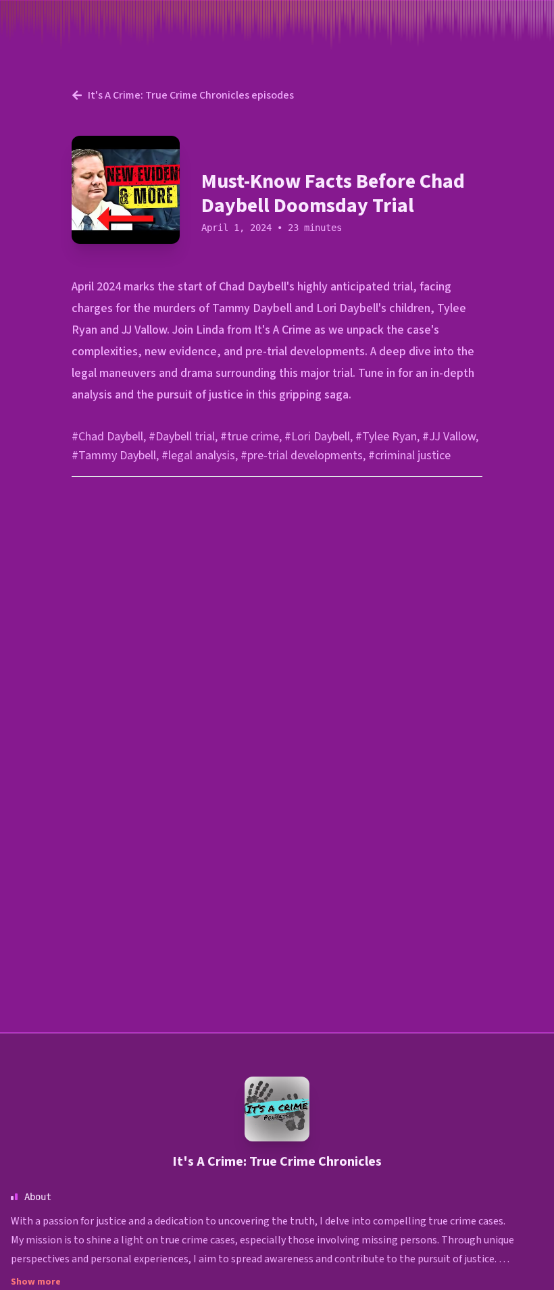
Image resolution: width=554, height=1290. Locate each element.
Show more (36, 1282)
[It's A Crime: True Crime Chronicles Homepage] (277, 1109)
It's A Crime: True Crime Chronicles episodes (191, 95)
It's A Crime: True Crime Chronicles (277, 1161)
